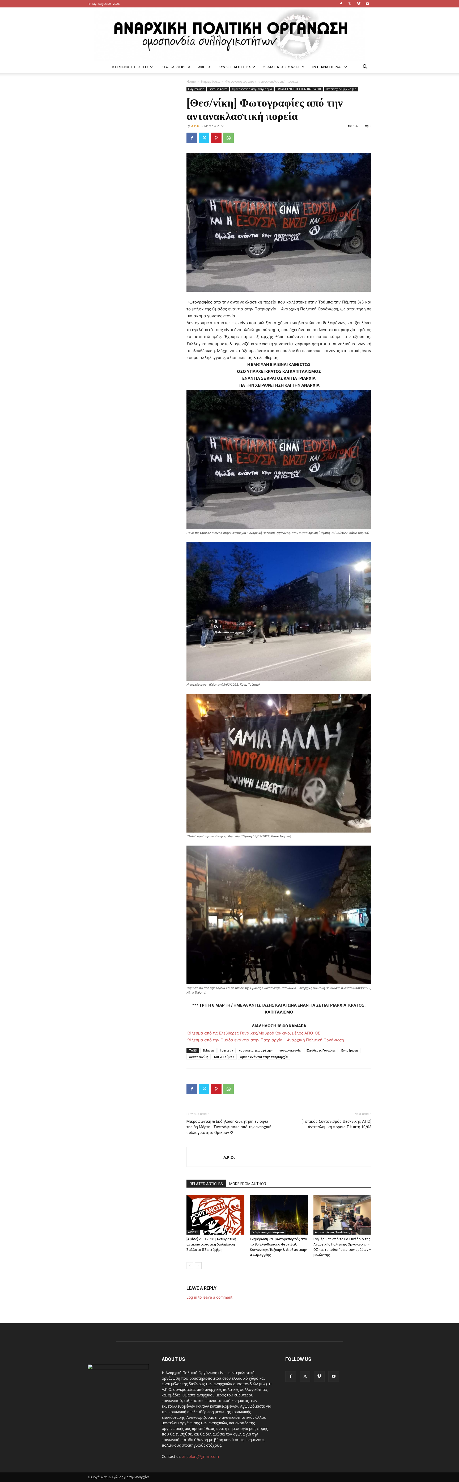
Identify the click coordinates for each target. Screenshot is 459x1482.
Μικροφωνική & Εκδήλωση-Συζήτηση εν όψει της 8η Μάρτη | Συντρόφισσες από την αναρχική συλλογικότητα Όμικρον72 (228, 1127)
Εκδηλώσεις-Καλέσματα (268, 1232)
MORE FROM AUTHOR (247, 1184)
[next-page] (198, 1265)
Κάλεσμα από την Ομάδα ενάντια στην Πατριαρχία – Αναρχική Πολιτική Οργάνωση (265, 1039)
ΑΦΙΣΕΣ (204, 67)
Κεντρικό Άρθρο (218, 89)
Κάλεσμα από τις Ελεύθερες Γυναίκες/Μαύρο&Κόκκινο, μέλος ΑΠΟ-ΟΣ (253, 1033)
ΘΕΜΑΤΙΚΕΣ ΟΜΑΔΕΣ (281, 67)
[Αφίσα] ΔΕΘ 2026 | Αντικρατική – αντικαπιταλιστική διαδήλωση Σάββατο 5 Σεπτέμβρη (212, 1244)
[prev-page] (189, 1265)
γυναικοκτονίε (290, 1050)
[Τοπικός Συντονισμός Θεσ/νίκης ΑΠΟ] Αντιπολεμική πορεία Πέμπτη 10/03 (336, 1124)
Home (191, 81)
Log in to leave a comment (209, 1297)
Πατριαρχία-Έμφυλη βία (341, 89)
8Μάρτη (208, 1050)
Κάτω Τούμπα (224, 1057)
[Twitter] (350, 3)
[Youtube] (367, 3)
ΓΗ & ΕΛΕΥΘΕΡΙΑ (175, 67)
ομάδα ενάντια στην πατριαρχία (264, 1057)
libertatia (226, 1050)
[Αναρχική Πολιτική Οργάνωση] (229, 34)
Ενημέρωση (349, 1050)
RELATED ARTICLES (206, 1184)
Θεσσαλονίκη (198, 1057)
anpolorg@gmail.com (200, 1456)
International (327, 67)
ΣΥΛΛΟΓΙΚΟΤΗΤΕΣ (234, 67)
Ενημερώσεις (210, 81)
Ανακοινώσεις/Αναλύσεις (332, 1232)
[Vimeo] (359, 3)
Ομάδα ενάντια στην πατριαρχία (252, 89)
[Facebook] (341, 3)
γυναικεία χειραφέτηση (256, 1050)
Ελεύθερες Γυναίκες (321, 1050)
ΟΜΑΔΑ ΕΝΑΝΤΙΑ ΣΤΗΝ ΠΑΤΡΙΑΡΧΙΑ (299, 89)
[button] (365, 67)
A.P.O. (195, 126)
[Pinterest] (216, 138)
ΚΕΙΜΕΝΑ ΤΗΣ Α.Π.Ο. (130, 67)
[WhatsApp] (228, 138)
